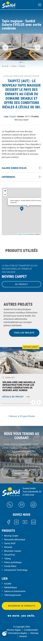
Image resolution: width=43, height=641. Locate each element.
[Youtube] (25, 522)
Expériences (8, 176)
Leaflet (20, 234)
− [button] (5, 194)
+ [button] (5, 190)
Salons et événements (14, 591)
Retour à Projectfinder (22, 416)
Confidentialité (31, 630)
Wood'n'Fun (9, 554)
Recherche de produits (21, 606)
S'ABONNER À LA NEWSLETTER (21, 472)
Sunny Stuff (9, 543)
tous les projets (24, 333)
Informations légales (17, 633)
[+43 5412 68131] (10, 504)
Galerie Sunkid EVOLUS (14, 168)
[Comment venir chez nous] (33, 504)
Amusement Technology (15, 570)
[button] (5, 47)
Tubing (7, 558)
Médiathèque (10, 587)
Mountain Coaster (12, 551)
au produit (21, 284)
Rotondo (8, 547)
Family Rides (10, 566)
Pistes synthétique (13, 562)
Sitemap (34, 633)
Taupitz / (13, 116)
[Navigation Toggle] (39, 5)
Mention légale (14, 630)
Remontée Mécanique (14, 539)
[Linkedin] (33, 522)
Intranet (23, 636)
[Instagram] (16, 522)
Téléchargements (12, 595)
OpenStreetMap (28, 234)
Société (7, 583)
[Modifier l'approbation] (5, 633)
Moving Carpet (11, 535)
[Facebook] (8, 522)
